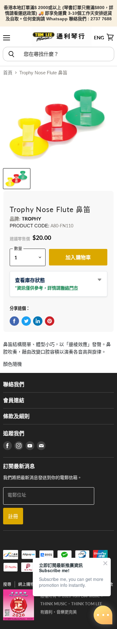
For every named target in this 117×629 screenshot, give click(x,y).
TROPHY (31, 218)
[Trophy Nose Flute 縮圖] (16, 179)
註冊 (13, 516)
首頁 (7, 72)
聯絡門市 (69, 287)
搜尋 (7, 584)
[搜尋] (11, 54)
